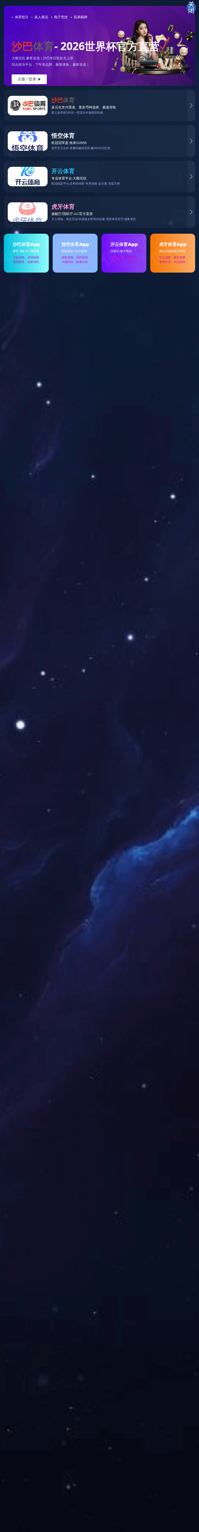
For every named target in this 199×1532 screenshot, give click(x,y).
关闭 (191, 8)
